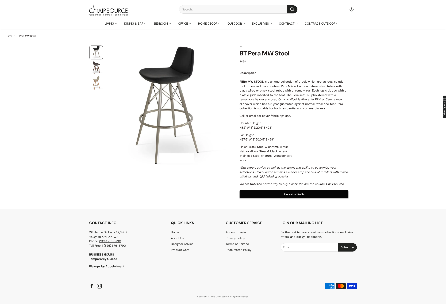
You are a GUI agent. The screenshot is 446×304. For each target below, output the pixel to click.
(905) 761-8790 (110, 241)
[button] (238, 9)
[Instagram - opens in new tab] (99, 286)
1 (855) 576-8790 (114, 246)
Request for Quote (294, 194)
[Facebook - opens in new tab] (91, 286)
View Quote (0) (444, 107)
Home (9, 35)
